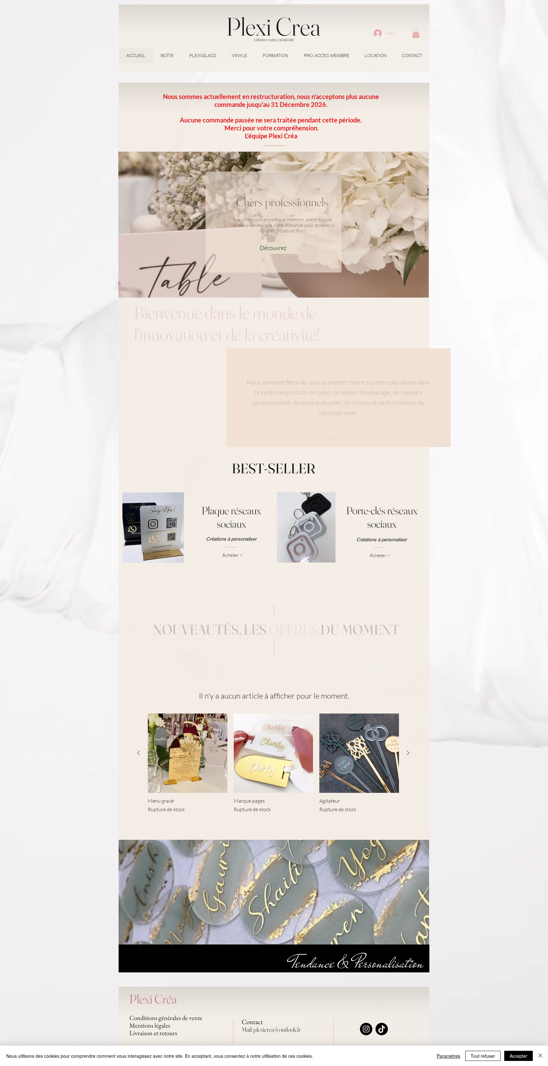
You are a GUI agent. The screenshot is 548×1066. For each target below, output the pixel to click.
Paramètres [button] (448, 1056)
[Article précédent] (138, 753)
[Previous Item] (129, 224)
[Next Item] (417, 224)
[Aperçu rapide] (187, 753)
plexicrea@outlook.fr (277, 1029)
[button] (416, 33)
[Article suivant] (408, 753)
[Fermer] (540, 1056)
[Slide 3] (346, 433)
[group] (273, 763)
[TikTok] (381, 1029)
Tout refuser (483, 1056)
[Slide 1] (330, 433)
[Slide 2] (338, 433)
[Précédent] (242, 398)
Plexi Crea (273, 26)
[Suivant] (435, 398)
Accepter (518, 1056)
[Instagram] (366, 1029)
